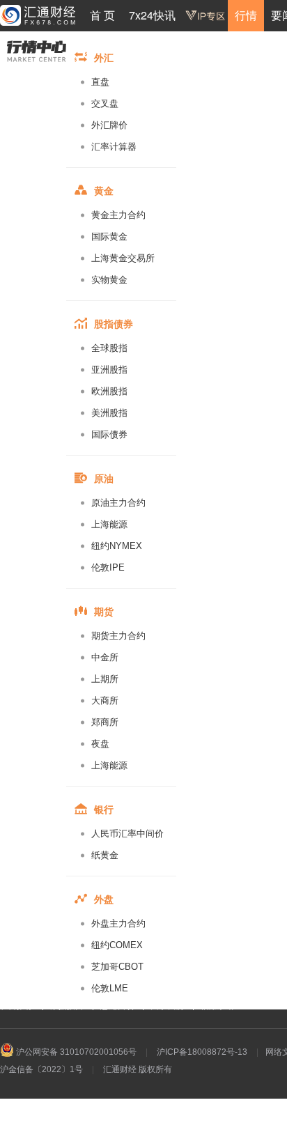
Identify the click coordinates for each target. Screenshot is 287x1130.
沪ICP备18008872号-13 (202, 1052)
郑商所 (104, 722)
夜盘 (100, 743)
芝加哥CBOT (117, 966)
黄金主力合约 (118, 215)
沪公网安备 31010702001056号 (75, 1052)
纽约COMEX (117, 945)
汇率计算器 (114, 146)
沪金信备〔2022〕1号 (41, 1069)
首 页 (102, 15)
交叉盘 (104, 103)
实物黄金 (109, 279)
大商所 (104, 700)
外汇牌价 (109, 125)
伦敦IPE (108, 567)
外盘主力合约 (118, 923)
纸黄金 (104, 855)
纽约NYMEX (116, 546)
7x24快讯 (152, 15)
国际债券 (109, 434)
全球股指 (109, 348)
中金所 (104, 657)
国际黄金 (109, 236)
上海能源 (109, 524)
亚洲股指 (109, 369)
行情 (246, 15)
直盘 (100, 82)
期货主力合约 (118, 635)
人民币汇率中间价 (127, 833)
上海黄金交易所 (123, 258)
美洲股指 (109, 413)
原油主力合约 (118, 502)
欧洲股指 (109, 391)
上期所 (104, 679)
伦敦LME (109, 988)
